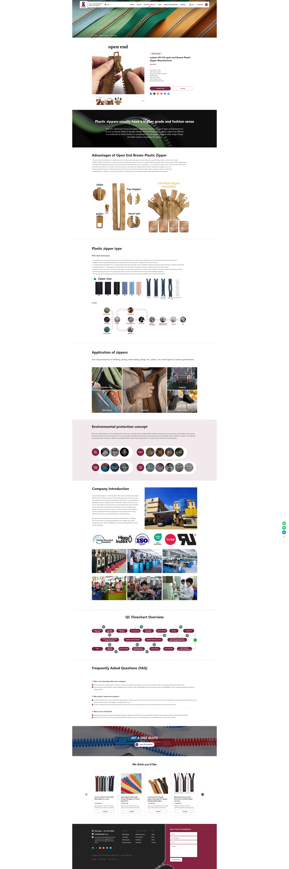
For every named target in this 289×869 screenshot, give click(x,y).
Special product (126, 842)
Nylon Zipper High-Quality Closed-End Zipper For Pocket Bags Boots (130, 799)
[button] (142, 101)
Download (138, 840)
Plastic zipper (113, 35)
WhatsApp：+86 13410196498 (104, 831)
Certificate (138, 842)
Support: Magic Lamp (126, 855)
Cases (153, 840)
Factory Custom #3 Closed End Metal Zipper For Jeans (104, 798)
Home (95, 35)
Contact (153, 842)
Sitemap (94, 859)
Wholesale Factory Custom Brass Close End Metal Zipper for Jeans (183, 799)
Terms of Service (112, 859)
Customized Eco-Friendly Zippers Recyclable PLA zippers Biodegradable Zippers (157, 799)
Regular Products (103, 35)
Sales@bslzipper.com (101, 834)
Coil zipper (125, 837)
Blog (152, 837)
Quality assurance (140, 834)
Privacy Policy (102, 859)
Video (153, 834)
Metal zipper (125, 834)
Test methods (139, 837)
